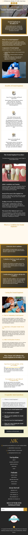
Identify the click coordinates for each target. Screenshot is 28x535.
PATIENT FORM (14, 475)
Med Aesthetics (14, 464)
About (14, 460)
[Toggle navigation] (25, 7)
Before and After (14, 479)
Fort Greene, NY (14, 494)
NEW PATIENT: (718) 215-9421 (15, 448)
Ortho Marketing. (18, 530)
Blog (14, 468)
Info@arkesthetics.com (15, 452)
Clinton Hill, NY (14, 492)
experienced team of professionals (13, 367)
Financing (14, 466)
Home (2, 12)
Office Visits (14, 481)
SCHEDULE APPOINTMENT (13, 431)
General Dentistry (14, 462)
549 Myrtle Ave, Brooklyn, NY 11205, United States (14, 1)
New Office (14, 477)
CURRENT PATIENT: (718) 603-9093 (15, 450)
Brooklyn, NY (14, 490)
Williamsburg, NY (14, 496)
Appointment (15, 7)
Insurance (14, 483)
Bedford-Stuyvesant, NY (14, 499)
